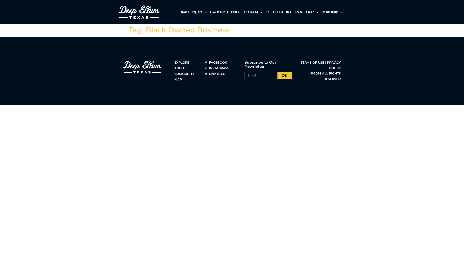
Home (185, 12)
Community (330, 12)
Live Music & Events (224, 12)
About (309, 12)
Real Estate (294, 12)
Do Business (274, 12)
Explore (197, 12)
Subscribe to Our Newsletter (260, 64)
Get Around (250, 12)
